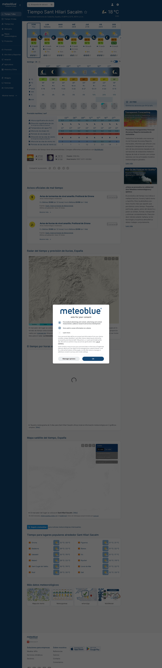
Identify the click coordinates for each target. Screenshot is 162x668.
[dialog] (81, 334)
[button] (81, 332)
